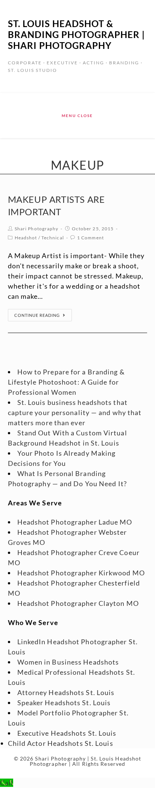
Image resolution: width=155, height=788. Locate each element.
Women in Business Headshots (68, 662)
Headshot (26, 237)
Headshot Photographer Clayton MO (78, 603)
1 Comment (90, 237)
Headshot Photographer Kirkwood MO (81, 573)
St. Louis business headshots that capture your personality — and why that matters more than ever (75, 412)
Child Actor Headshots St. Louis (60, 743)
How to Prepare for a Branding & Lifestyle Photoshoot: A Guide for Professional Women (66, 382)
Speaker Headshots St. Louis (64, 702)
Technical (52, 237)
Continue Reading (37, 315)
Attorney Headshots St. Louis (66, 692)
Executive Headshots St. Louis (67, 733)
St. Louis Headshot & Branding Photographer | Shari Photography (76, 34)
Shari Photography (37, 228)
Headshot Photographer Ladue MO (74, 522)
